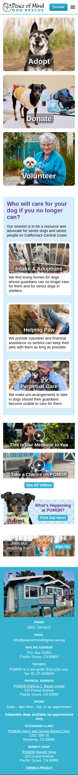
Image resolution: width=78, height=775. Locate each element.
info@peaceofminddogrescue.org (39, 640)
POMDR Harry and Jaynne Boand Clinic (39, 731)
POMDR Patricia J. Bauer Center (39, 686)
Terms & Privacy (39, 767)
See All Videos (39, 485)
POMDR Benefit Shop (39, 752)
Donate (58, 7)
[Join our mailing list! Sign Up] (39, 555)
